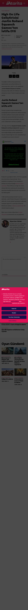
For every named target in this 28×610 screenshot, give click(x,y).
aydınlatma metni (7, 303)
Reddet (14, 313)
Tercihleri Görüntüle (14, 317)
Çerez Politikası (12, 320)
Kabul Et (14, 308)
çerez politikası (15, 301)
